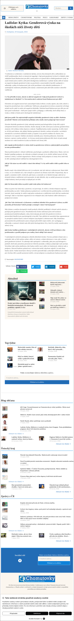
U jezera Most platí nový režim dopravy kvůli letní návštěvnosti (41, 476)
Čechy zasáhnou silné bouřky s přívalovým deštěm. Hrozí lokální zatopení (60, 535)
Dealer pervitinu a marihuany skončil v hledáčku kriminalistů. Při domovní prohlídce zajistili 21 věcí (21, 305)
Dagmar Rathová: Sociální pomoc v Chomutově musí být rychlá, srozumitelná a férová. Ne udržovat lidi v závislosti (61, 438)
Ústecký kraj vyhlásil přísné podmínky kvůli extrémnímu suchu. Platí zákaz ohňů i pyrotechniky (60, 486)
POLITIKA (37, 17)
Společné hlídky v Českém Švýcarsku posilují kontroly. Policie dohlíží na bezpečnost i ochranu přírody (43, 470)
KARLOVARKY (54, 17)
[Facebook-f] (20, 560)
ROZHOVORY (19, 259)
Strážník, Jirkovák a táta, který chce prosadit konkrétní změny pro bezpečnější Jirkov (57, 348)
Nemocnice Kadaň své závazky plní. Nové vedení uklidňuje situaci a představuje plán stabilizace (57, 357)
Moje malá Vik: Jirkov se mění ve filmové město (58, 299)
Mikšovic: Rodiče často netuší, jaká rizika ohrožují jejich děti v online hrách (45, 415)
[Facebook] (37, 11)
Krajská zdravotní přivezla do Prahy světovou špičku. (37, 503)
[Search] (70, 8)
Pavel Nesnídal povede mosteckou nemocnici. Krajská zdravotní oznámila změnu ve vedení (47, 462)
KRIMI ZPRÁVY (13, 17)
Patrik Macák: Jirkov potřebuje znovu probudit (35, 421)
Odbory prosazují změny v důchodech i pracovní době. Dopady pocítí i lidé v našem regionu (45, 525)
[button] (3, 17)
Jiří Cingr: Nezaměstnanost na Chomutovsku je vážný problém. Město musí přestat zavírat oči (45, 408)
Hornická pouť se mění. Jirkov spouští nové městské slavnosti (26, 365)
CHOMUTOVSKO (26, 17)
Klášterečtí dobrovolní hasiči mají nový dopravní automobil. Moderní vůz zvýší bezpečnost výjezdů (57, 283)
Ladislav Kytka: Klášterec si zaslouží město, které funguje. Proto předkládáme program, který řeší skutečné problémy (46, 428)
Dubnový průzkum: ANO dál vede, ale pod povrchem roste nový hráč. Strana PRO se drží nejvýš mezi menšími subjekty (45, 517)
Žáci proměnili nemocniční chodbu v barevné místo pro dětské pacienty (21, 486)
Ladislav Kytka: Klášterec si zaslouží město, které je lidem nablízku (22, 438)
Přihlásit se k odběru (37, 382)
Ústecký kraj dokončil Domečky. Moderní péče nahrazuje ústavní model (43, 455)
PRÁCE (45, 17)
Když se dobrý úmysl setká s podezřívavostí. (26, 357)
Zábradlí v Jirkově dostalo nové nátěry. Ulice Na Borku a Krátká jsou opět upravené (58, 291)
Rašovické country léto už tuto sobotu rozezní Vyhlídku (27, 348)
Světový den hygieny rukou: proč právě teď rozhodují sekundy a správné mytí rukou (45, 510)
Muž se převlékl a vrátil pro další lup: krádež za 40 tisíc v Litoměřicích (58, 306)
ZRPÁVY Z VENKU (67, 17)
